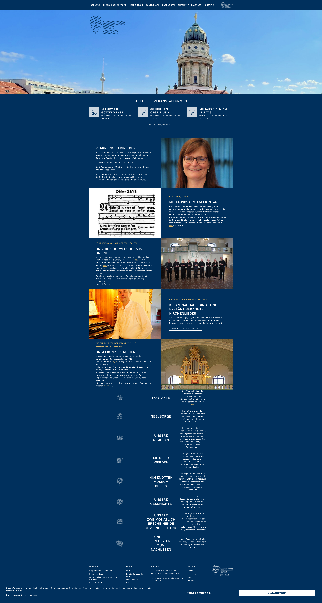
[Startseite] (227, 5)
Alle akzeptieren (277, 593)
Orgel (114, 361)
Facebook (191, 574)
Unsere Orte (169, 5)
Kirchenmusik (136, 5)
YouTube (190, 580)
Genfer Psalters (134, 260)
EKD (128, 571)
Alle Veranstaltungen (161, 125)
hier (171, 225)
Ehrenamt (183, 5)
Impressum (33, 595)
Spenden (191, 571)
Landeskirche (132, 580)
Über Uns (95, 5)
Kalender (196, 5)
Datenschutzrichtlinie (16, 595)
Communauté (153, 5)
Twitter (190, 577)
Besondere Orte (96, 574)
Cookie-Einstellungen (199, 593)
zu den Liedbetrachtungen (185, 329)
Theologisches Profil (114, 5)
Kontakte (209, 5)
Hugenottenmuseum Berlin (100, 571)
